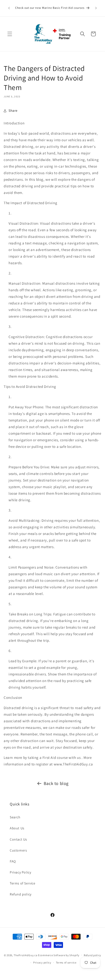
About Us (17, 828)
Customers (18, 850)
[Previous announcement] (9, 8)
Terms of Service (22, 883)
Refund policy (21, 894)
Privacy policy (42, 962)
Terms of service (66, 962)
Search (15, 817)
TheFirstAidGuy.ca (25, 955)
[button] (9, 34)
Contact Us (18, 839)
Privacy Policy (20, 872)
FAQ (13, 861)
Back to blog (56, 783)
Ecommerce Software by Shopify (58, 955)
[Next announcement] (96, 8)
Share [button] (13, 110)
